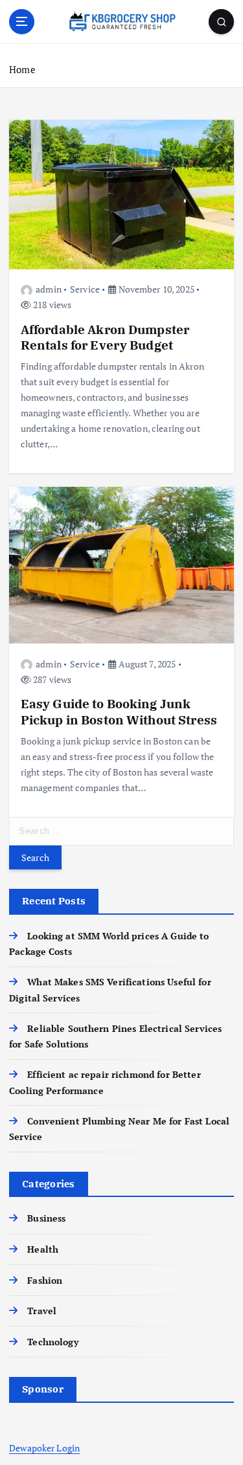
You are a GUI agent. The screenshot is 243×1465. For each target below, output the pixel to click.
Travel (41, 1310)
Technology (52, 1342)
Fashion (44, 1280)
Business (46, 1218)
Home (22, 69)
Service (85, 289)
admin (49, 289)
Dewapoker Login (44, 1448)
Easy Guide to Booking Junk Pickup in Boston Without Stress (119, 711)
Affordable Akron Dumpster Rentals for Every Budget (105, 337)
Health (42, 1249)
